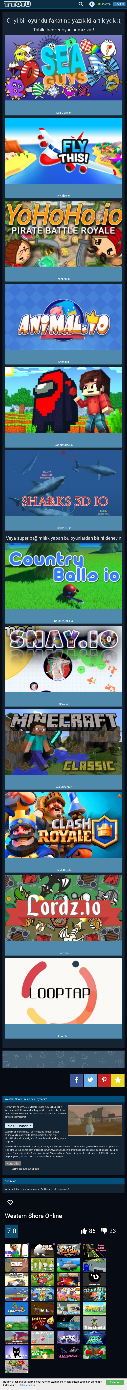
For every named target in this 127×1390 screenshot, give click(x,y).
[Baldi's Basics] (16, 1250)
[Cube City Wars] (16, 1366)
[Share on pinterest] (104, 1080)
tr (92, 4)
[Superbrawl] (42, 1352)
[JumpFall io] (42, 1294)
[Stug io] (16, 1265)
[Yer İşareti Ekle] (118, 1080)
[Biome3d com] (16, 1323)
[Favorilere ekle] (10, 1203)
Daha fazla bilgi (27, 1385)
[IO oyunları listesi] (17, 4)
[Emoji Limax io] (42, 1323)
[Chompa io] (16, 1308)
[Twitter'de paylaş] (90, 1080)
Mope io (37, 1156)
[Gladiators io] (42, 1337)
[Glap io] (68, 1323)
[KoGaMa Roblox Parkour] (16, 1294)
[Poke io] (42, 1279)
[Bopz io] (68, 1337)
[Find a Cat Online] (16, 1352)
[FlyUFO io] (94, 1337)
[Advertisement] (63, 1058)
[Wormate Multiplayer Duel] (94, 1308)
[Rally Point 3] (16, 1279)
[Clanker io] (94, 1294)
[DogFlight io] (94, 1352)
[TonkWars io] (68, 1265)
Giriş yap (105, 4)
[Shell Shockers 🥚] (42, 1250)
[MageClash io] (68, 1279)
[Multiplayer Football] (42, 1265)
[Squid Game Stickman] (94, 1250)
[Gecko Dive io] (68, 1308)
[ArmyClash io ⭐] (68, 1250)
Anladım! (115, 1382)
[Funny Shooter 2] (68, 1294)
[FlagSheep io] (94, 1323)
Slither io (25, 1156)
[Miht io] (42, 1308)
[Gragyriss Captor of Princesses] (16, 1337)
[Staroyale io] (68, 1352)
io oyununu (38, 1113)
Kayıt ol (119, 4)
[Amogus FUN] (94, 1265)
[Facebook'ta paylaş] (76, 1080)
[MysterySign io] (94, 1279)
